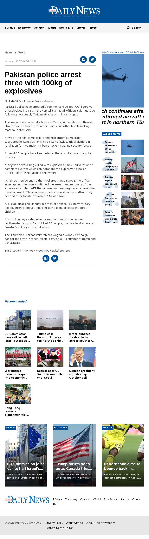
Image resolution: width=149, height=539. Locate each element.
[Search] (128, 27)
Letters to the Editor (59, 528)
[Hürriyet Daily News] (75, 11)
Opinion (39, 27)
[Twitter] (92, 59)
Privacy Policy (54, 523)
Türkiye (10, 27)
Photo (92, 27)
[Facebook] (83, 59)
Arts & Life (66, 27)
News (8, 52)
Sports (80, 27)
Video (136, 499)
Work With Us (75, 523)
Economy (24, 27)
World (52, 27)
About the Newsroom (100, 523)
